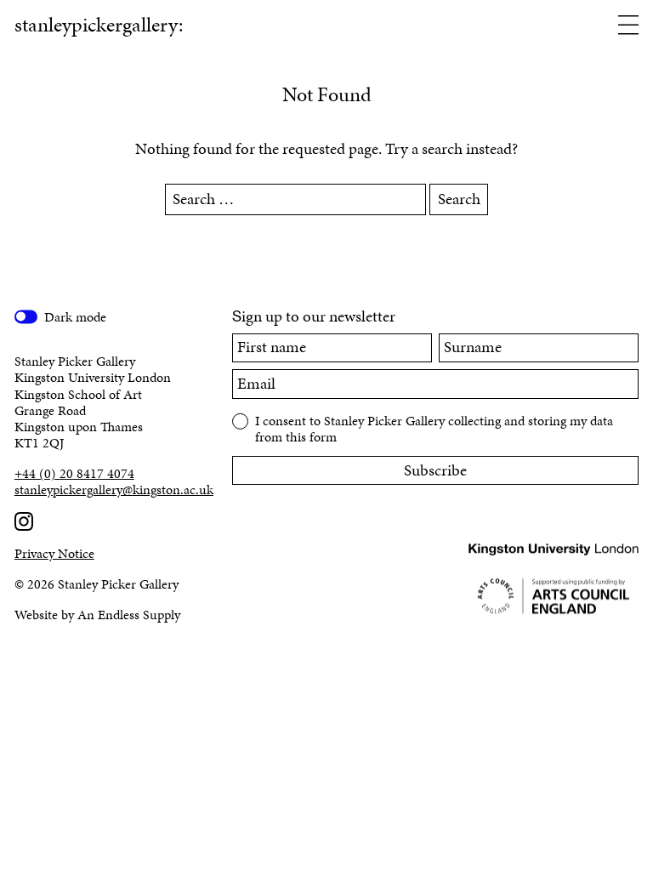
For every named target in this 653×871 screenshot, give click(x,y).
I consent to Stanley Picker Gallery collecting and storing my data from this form (434, 428)
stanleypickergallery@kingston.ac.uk (108, 489)
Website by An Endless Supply (97, 614)
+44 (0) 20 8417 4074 (74, 473)
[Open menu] (628, 26)
